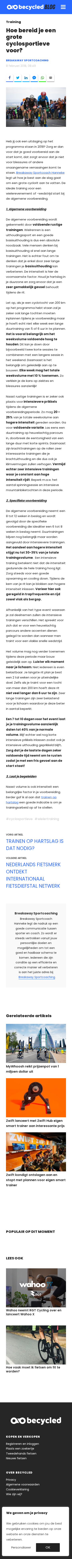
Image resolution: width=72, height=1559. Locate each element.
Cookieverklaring (17, 1489)
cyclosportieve (21, 819)
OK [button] (48, 1547)
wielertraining (48, 819)
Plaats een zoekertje (20, 1449)
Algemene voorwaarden (23, 1484)
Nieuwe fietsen (16, 1458)
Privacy (11, 1480)
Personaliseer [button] (21, 1547)
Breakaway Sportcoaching (36, 913)
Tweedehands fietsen (21, 1454)
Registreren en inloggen (22, 1444)
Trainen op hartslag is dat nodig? (35, 845)
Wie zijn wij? (14, 1494)
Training (13, 22)
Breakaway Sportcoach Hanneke (40, 173)
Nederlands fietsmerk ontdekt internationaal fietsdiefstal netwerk (33, 875)
